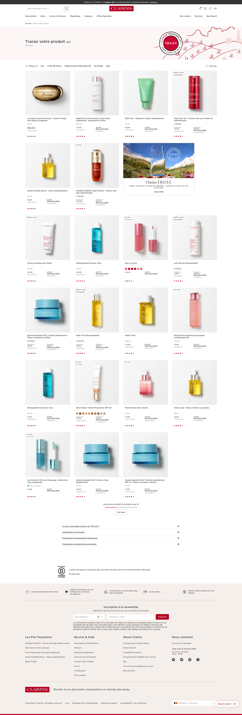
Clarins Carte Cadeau (84, 662)
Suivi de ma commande (85, 657)
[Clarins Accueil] (121, 9)
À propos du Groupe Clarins (136, 643)
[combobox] (89, 617)
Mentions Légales (109, 703)
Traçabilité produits (132, 652)
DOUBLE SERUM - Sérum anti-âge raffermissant (47, 643)
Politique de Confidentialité (85, 703)
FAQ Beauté (79, 671)
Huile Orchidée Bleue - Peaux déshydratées (45, 657)
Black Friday (31, 662)
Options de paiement (84, 652)
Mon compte (80, 675)
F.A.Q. (77, 666)
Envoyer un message (181, 643)
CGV (67, 703)
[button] (29, 45)
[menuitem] (200, 8)
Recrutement (129, 671)
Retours (77, 648)
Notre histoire (129, 648)
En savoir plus (74, 574)
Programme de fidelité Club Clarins (139, 657)
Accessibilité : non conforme (133, 703)
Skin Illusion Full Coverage (37, 648)
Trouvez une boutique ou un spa (138, 666)
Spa (125, 662)
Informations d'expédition (86, 643)
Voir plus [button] (121, 512)
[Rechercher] (66, 8)
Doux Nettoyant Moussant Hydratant (42, 652)
